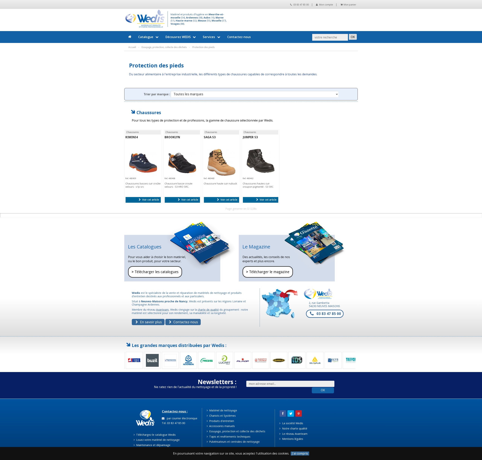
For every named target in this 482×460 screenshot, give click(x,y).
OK (323, 390)
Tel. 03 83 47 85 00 (173, 423)
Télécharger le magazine (267, 272)
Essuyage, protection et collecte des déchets (236, 431)
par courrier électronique (181, 418)
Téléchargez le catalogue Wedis (155, 434)
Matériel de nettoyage (222, 410)
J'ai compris (300, 453)
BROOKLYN (172, 137)
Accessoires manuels (221, 426)
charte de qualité (208, 309)
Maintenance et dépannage (152, 445)
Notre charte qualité (294, 428)
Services (209, 37)
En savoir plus (150, 322)
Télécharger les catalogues (155, 272)
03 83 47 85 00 (301, 4)
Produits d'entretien (221, 421)
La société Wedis (292, 423)
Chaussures (149, 112)
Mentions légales (292, 439)
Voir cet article (150, 199)
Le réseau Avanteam (294, 434)
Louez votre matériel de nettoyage (157, 440)
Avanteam (162, 309)
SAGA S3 (210, 137)
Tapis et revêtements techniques (229, 436)
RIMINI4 (131, 137)
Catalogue (145, 37)
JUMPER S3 (250, 137)
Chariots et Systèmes (222, 415)
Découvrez (178, 37)
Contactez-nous (239, 37)
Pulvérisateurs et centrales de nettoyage (234, 441)
